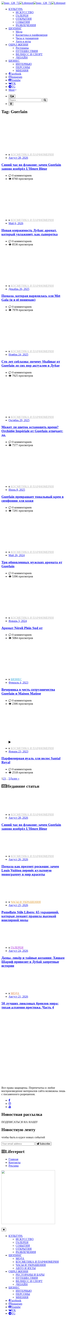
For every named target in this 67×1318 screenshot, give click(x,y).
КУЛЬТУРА (16, 1235)
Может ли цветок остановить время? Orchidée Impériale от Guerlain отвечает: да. (32, 431)
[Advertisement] (33, 1046)
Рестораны (22, 47)
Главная (13, 1159)
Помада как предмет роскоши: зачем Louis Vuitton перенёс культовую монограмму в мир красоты (30, 870)
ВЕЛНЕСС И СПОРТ (29, 54)
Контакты (15, 1162)
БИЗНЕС (16, 679)
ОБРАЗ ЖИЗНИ (18, 1271)
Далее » (14, 778)
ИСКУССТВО (25, 12)
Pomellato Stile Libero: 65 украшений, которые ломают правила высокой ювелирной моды (30, 916)
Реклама (14, 1165)
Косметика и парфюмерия (31, 34)
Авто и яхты (23, 41)
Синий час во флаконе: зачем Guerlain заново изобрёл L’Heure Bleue (31, 167)
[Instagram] (10, 1103)
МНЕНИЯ (22, 70)
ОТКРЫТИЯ (24, 18)
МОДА (15, 993)
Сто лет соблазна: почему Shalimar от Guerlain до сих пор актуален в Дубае (30, 363)
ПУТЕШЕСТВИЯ (27, 51)
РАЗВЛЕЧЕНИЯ (26, 25)
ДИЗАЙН (22, 57)
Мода (19, 31)
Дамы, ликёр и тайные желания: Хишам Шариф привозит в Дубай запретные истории (32, 962)
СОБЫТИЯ (23, 22)
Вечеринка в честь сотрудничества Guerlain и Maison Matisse (28, 691)
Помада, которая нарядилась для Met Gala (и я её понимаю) (30, 298)
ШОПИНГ (15, 1255)
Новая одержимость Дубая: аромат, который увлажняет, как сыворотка (29, 232)
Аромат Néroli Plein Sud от (22, 628)
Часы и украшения (27, 38)
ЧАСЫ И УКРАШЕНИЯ (26, 901)
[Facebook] (9, 1100)
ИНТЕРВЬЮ (24, 64)
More (12, 89)
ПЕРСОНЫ (23, 67)
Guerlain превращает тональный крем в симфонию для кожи (32, 499)
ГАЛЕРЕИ (22, 15)
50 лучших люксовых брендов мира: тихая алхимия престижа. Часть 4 (30, 1005)
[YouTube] (10, 1106)
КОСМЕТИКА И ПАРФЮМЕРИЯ (32, 154)
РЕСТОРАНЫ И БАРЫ (30, 1274)
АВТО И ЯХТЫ (26, 1268)
